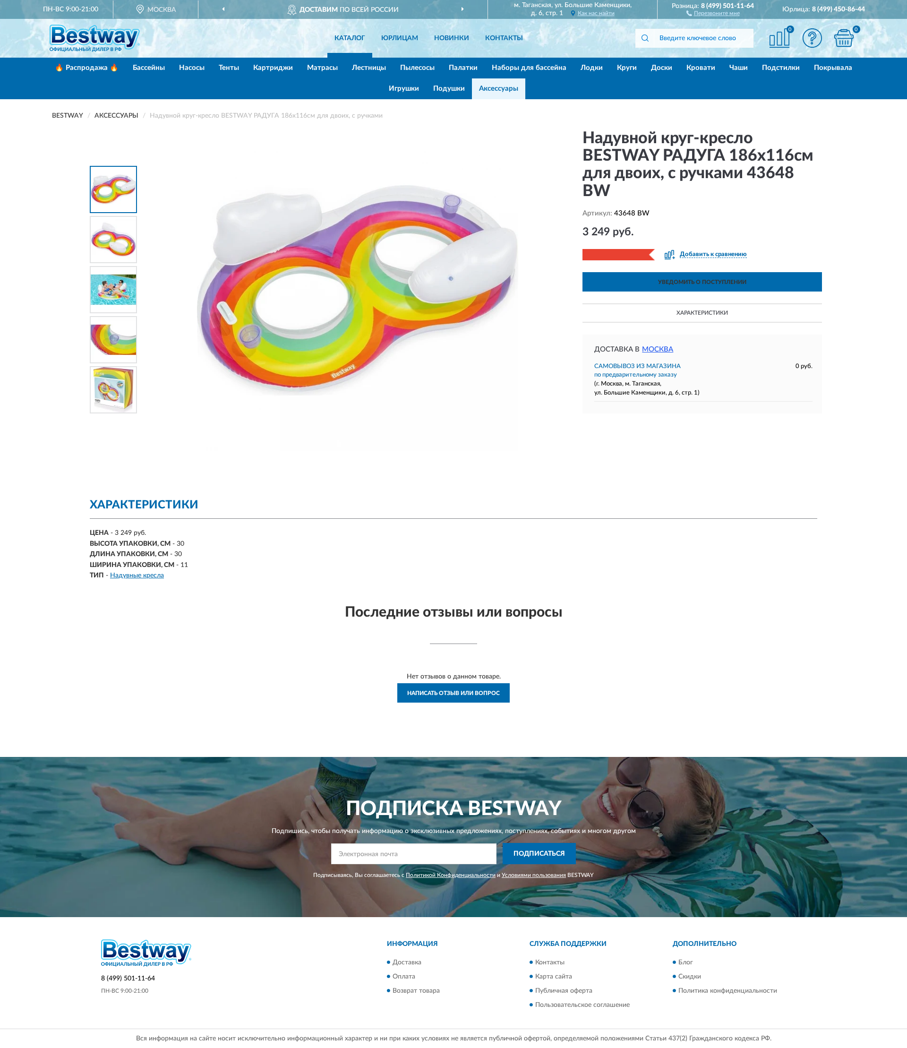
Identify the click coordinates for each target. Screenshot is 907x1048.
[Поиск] (644, 38)
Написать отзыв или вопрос (453, 693)
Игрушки (404, 88)
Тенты (229, 67)
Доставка (407, 962)
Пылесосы (417, 67)
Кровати (700, 67)
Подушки (449, 88)
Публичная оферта (563, 991)
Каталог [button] (349, 38)
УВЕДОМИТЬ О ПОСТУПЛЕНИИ (702, 282)
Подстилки (781, 67)
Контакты (504, 38)
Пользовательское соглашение (582, 1005)
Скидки (689, 976)
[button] (713, 13)
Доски (661, 67)
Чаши (738, 67)
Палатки (463, 67)
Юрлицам (399, 38)
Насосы (192, 67)
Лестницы (369, 67)
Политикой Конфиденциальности (451, 875)
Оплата (404, 976)
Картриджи (273, 67)
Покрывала (833, 67)
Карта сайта (553, 976)
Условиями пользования (534, 875)
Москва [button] (657, 349)
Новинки (451, 38)
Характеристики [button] (702, 313)
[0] (844, 38)
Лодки (592, 67)
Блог (685, 962)
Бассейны (149, 67)
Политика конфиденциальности (727, 991)
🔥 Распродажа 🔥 (87, 67)
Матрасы (322, 67)
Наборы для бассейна (529, 67)
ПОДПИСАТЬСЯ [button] (539, 853)
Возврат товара (416, 991)
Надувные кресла (137, 575)
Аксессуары (498, 88)
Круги (627, 67)
